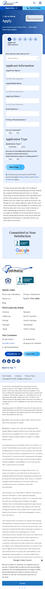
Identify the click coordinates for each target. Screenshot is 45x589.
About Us (6, 298)
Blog (4, 303)
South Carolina (29, 320)
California (6, 316)
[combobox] (22, 58)
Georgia (5, 324)
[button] (42, 560)
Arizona (5, 312)
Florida (5, 320)
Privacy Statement (31, 294)
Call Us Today (35, 8)
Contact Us (12, 354)
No (18, 133)
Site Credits (6, 376)
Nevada (26, 312)
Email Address (12, 109)
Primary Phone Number (16, 120)
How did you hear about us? (18, 54)
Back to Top (7, 368)
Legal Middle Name (13, 83)
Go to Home (9, 16)
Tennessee (28, 324)
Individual (12, 147)
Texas (4, 329)
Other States (29, 329)
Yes (10, 133)
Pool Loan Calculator (11, 294)
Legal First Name (13, 70)
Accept (22, 583)
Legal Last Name (13, 96)
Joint (23, 147)
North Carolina (29, 316)
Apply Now (10, 8)
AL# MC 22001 (8, 343)
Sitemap (18, 376)
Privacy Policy (24, 177)
